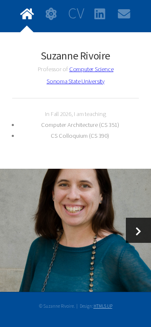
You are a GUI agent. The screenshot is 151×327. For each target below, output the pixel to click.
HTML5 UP (103, 306)
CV (75, 14)
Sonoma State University (75, 81)
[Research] (75, 230)
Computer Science (91, 69)
